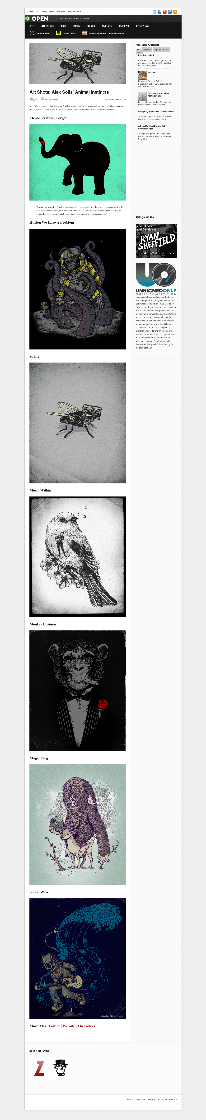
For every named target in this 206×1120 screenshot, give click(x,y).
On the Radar (42, 33)
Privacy (151, 1099)
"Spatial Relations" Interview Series (106, 33)
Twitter (54, 1026)
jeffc (35, 99)
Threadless (86, 1026)
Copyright (140, 1099)
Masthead (33, 11)
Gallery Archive (47, 11)
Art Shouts (53, 99)
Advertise (61, 11)
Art (46, 99)
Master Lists (69, 33)
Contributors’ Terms (167, 1099)
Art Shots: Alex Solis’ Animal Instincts (69, 91)
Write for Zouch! (75, 11)
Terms (130, 1099)
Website (68, 1026)
